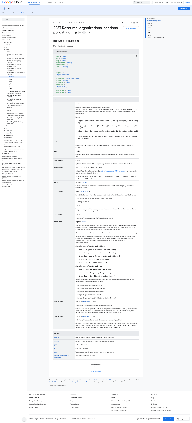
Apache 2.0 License (54, 382)
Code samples (115, 404)
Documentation (63, 23)
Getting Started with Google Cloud (121, 401)
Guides (15, 13)
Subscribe (168, 419)
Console (160, 2)
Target (65, 75)
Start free (183, 8)
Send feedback (131, 28)
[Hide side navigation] (24, 419)
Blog (152, 398)
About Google (33, 419)
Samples (35, 13)
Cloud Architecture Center (119, 407)
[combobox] (143, 2)
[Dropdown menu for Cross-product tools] (63, 2)
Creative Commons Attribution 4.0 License (103, 380)
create (56, 338)
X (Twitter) (154, 404)
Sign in (187, 2)
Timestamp (86, 301)
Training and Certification (118, 410)
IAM (8, 8)
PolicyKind (75, 79)
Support (72, 401)
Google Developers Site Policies (81, 382)
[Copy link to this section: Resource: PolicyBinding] (81, 41)
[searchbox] (13, 19)
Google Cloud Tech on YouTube (161, 410)
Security (73, 23)
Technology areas (34, 2)
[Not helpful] (137, 22)
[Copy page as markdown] (86, 32)
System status (74, 407)
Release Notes (74, 404)
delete (56, 341)
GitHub (113, 398)
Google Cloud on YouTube (159, 407)
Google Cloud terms (61, 419)
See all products (34, 398)
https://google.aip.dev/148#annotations (113, 171)
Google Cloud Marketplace (37, 404)
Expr (64, 87)
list (55, 348)
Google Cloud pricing (35, 401)
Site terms (49, 419)
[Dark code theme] (136, 56)
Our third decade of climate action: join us (82, 419)
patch (56, 352)
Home (55, 23)
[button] (13, 40)
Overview (5, 13)
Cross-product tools (54, 2)
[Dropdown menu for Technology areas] (42, 2)
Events (153, 401)
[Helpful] (134, 22)
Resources (45, 13)
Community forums (76, 398)
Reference (25, 13)
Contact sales (33, 407)
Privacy (42, 419)
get (55, 345)
